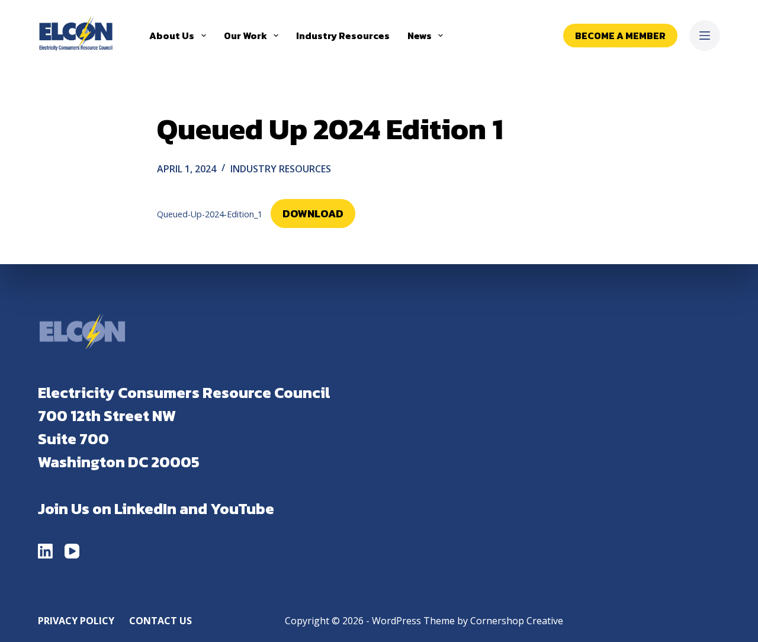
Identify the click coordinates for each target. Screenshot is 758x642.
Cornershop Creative (516, 620)
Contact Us (160, 621)
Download (312, 214)
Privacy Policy (76, 621)
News (419, 35)
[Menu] (704, 35)
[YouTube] (72, 551)
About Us (171, 35)
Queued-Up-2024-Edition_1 (209, 214)
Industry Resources (343, 35)
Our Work (245, 35)
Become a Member (620, 35)
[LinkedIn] (45, 551)
